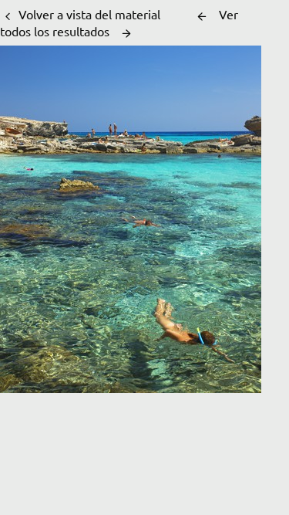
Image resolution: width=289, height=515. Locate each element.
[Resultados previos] (202, 16)
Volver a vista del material (89, 14)
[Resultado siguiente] (126, 33)
